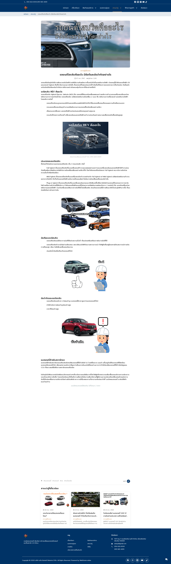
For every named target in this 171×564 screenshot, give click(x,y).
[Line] (138, 2)
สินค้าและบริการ (92, 540)
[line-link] (137, 560)
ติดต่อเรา (144, 8)
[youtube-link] (142, 560)
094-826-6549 (32, 2)
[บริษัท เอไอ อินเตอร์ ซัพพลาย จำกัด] (26, 8)
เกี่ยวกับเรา (75, 8)
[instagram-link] (133, 560)
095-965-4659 (42, 2)
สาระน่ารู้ (33, 14)
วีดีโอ (89, 547)
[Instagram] (141, 2)
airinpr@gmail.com (120, 544)
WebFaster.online (85, 560)
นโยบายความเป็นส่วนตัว (75, 550)
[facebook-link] (128, 560)
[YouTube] (143, 2)
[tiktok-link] (147, 560)
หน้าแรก (66, 8)
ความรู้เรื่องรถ (85, 71)
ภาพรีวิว (70, 547)
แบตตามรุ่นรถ (104, 8)
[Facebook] (135, 2)
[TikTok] (146, 2)
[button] (166, 559)
